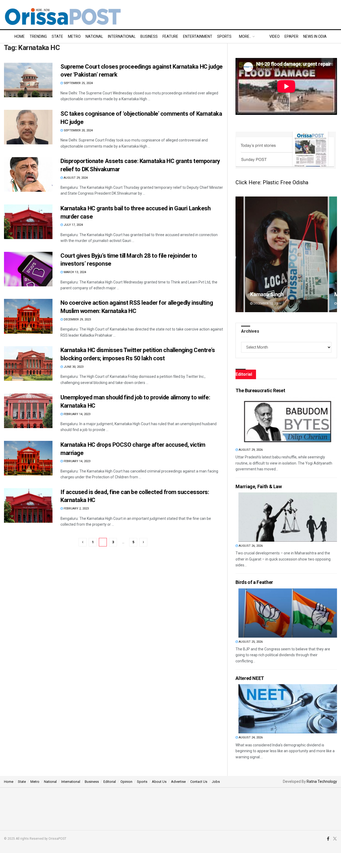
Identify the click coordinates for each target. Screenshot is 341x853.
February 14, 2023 (76, 414)
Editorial (109, 782)
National (94, 36)
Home (19, 36)
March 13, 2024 (74, 272)
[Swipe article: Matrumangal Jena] (286, 254)
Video (274, 36)
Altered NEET (250, 678)
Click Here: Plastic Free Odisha (272, 182)
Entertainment (197, 36)
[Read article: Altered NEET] (287, 708)
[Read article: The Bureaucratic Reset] (287, 421)
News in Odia (315, 36)
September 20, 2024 (78, 130)
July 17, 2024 (73, 225)
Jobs (216, 782)
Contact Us (198, 782)
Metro (74, 36)
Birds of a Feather (254, 582)
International (122, 36)
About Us (159, 782)
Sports (224, 36)
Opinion (126, 782)
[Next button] (333, 254)
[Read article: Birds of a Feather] (287, 613)
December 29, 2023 (77, 319)
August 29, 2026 (250, 449)
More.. (245, 36)
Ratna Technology (322, 781)
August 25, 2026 (250, 641)
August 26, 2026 (250, 545)
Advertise (178, 782)
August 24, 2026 (250, 737)
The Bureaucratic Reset (260, 390)
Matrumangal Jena (272, 294)
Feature (170, 36)
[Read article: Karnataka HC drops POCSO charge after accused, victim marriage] (28, 458)
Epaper (291, 36)
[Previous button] (239, 254)
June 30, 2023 (73, 367)
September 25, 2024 (78, 83)
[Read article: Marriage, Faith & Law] (287, 517)
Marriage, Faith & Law (259, 486)
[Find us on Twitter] (335, 839)
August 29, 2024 (75, 177)
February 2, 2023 (76, 508)
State (57, 36)
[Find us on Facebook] (328, 839)
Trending (38, 36)
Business (149, 36)
